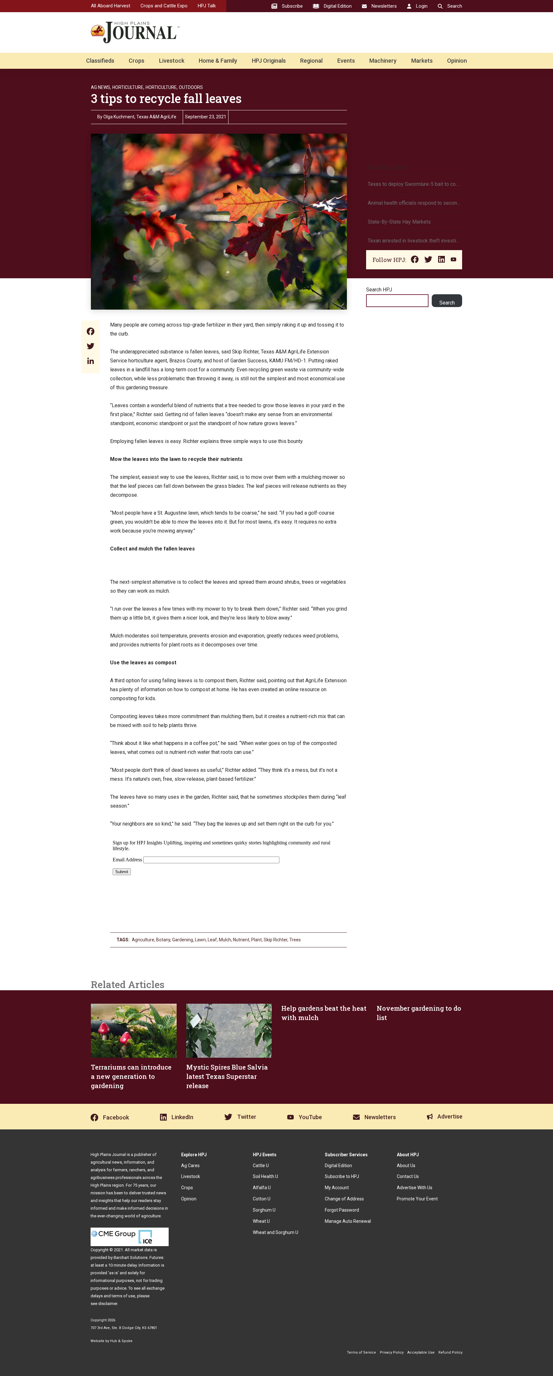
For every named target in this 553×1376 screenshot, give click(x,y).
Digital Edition (338, 1165)
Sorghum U (264, 1210)
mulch (225, 939)
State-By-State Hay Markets (399, 222)
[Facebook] (90, 332)
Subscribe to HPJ (342, 1176)
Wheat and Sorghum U (275, 1232)
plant (256, 939)
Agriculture (143, 939)
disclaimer (107, 1303)
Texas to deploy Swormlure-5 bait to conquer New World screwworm (414, 184)
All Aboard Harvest (110, 6)
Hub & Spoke (121, 1341)
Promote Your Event (417, 1198)
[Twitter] (90, 347)
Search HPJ (379, 290)
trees (295, 939)
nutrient (241, 939)
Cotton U (261, 1198)
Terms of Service (361, 1352)
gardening (182, 939)
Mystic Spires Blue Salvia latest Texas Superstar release (227, 1076)
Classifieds (100, 60)
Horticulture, (128, 87)
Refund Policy (450, 1352)
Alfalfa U (262, 1187)
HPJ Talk (207, 6)
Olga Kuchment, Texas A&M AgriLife (139, 116)
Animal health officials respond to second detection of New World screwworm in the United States (414, 203)
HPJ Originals (269, 60)
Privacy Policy (392, 1352)
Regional (311, 60)
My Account (337, 1187)
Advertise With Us (414, 1187)
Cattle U (261, 1165)
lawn (200, 939)
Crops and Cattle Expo (164, 6)
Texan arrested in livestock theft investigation (414, 241)
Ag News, (101, 87)
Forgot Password (342, 1210)
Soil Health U (265, 1176)
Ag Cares (190, 1165)
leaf (212, 939)
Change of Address (344, 1198)
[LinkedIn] (90, 362)
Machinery (383, 60)
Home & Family (218, 60)
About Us (406, 1165)
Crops (136, 60)
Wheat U (261, 1221)
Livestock (171, 60)
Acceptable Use (421, 1352)
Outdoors (191, 87)
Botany (163, 939)
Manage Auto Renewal (348, 1221)
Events (346, 60)
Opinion (457, 60)
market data (142, 1249)
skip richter (275, 939)
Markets (422, 60)
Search (447, 303)
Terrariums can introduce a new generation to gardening (131, 1076)
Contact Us (408, 1176)
